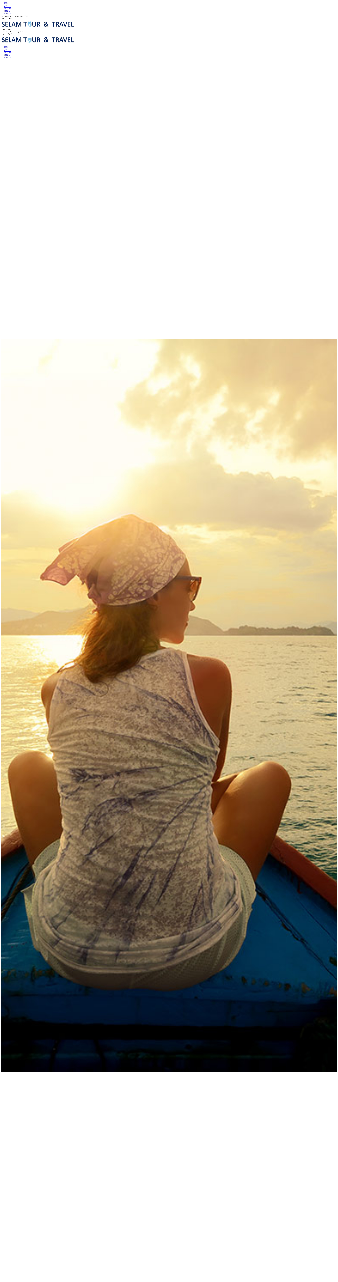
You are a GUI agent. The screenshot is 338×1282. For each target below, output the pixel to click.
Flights (6, 3)
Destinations (7, 7)
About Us (7, 11)
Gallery (6, 10)
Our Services (7, 8)
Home (6, 2)
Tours (5, 5)
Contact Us (7, 13)
